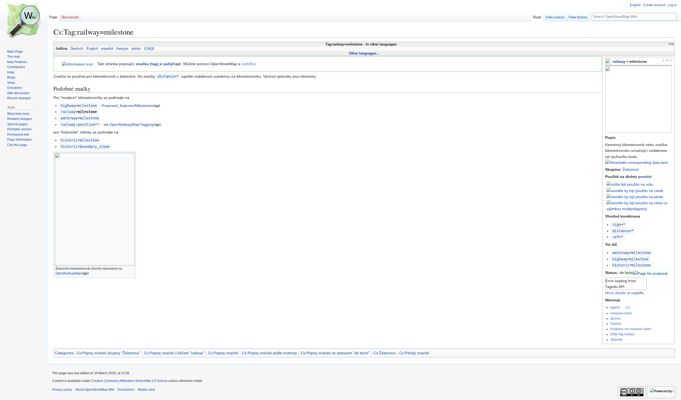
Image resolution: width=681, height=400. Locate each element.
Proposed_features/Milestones (127, 105)
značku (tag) (147, 64)
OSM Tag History (622, 334)
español (107, 49)
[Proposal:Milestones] (650, 272)
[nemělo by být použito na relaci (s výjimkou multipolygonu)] (639, 205)
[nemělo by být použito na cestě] (635, 190)
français (122, 49)
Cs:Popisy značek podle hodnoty (269, 353)
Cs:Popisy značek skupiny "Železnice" (108, 353)
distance (620, 231)
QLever (615, 318)
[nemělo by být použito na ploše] (635, 196)
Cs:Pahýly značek (414, 353)
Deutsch (76, 49)
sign (616, 224)
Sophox (615, 323)
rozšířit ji (248, 64)
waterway (620, 253)
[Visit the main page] (23, 21)
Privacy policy (62, 389)
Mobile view (146, 389)
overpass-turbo (621, 313)
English (92, 49)
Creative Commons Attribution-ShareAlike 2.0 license (129, 381)
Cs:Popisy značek (223, 353)
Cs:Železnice (384, 353)
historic (620, 265)
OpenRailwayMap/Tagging (131, 124)
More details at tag (624, 293)
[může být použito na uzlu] (630, 184)
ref (615, 237)
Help (671, 43)
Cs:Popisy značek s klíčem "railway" (174, 353)
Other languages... (364, 53)
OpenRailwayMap (68, 273)
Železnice (630, 169)
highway (619, 259)
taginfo (615, 307)
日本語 (149, 49)
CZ (628, 307)
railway (619, 61)
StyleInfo (616, 339)
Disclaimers (126, 389)
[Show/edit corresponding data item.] (637, 162)
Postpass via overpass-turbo (630, 329)
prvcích (645, 176)
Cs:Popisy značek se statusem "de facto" (335, 353)
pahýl (169, 64)
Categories (64, 353)
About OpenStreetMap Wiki (94, 389)
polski (136, 49)
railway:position (78, 124)
